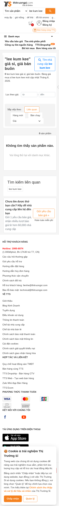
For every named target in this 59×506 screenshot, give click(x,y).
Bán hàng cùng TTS (46, 30)
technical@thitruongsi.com (33, 290)
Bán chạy (35, 115)
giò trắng (19, 17)
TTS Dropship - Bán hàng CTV (18, 373)
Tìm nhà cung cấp (44, 63)
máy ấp (8, 17)
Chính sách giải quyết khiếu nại (18, 348)
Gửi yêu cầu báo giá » (44, 213)
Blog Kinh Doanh (11, 305)
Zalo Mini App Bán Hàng (15, 383)
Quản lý (30, 498)
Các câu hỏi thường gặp (15, 256)
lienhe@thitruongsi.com (35, 285)
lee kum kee (15, 189)
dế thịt (30, 17)
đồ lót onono (42, 17)
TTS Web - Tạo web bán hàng (18, 378)
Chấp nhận (13, 498)
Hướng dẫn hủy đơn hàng (15, 271)
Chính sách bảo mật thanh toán (18, 334)
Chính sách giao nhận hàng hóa (19, 353)
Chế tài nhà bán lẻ (11, 329)
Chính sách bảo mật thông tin (17, 339)
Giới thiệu (7, 300)
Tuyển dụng (8, 310)
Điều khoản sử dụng (12, 315)
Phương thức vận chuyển (15, 275)
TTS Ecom (7, 387)
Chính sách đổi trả (11, 280)
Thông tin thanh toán (13, 320)
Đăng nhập (49, 21)
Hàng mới (18, 115)
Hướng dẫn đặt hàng (13, 266)
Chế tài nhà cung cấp (13, 324)
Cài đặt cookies (10, 343)
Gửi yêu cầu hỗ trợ (12, 261)
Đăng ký (47, 24)
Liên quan (32, 109)
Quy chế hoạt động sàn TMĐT (18, 364)
